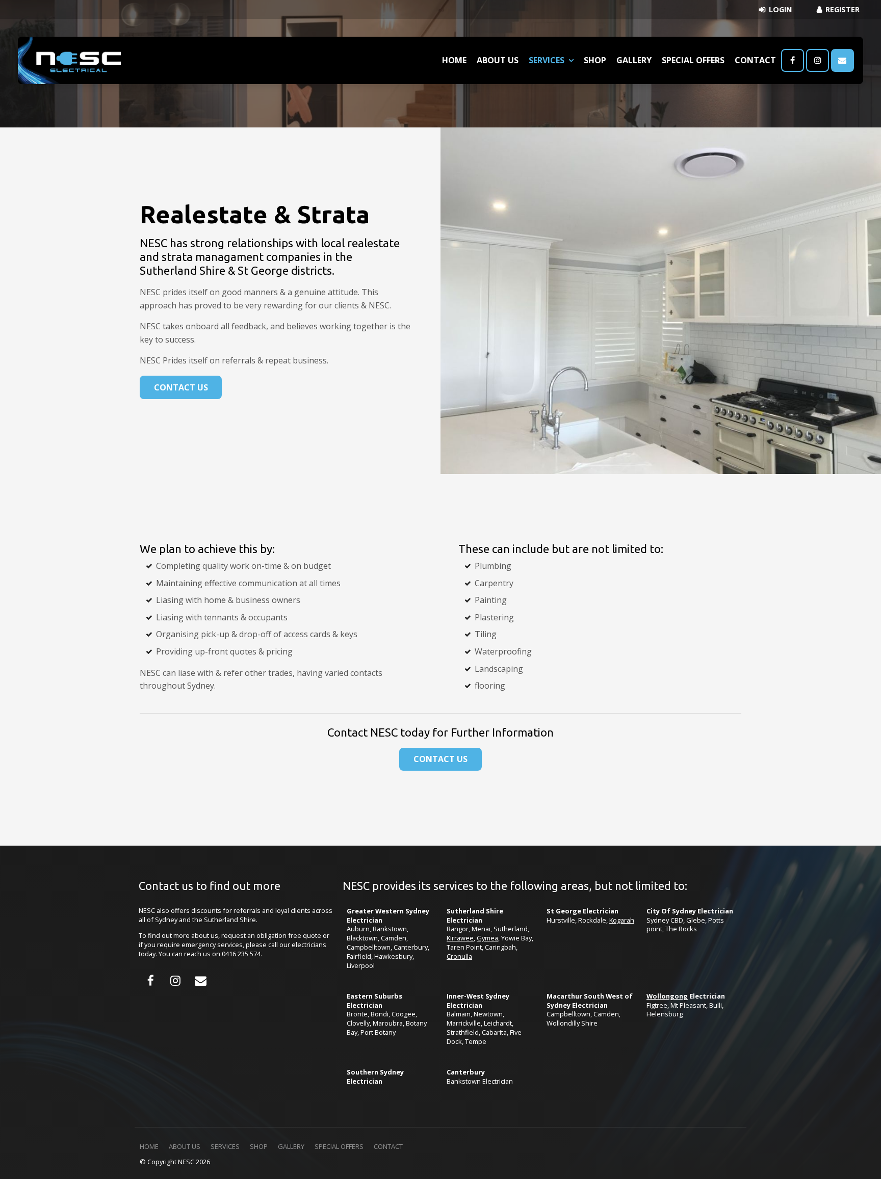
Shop (595, 60)
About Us (498, 60)
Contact (755, 60)
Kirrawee (460, 937)
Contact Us (181, 387)
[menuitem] (149, 1147)
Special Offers (693, 60)
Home (454, 60)
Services (546, 60)
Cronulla (459, 956)
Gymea (487, 937)
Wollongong (667, 996)
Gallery (634, 60)
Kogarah (621, 920)
